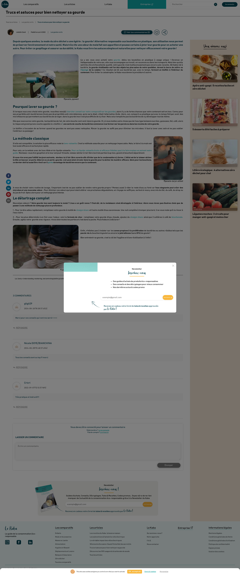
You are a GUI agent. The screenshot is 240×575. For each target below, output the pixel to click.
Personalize (164, 572)
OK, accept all (134, 572)
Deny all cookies (150, 572)
